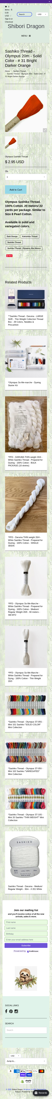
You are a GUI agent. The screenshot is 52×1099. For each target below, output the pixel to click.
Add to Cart (16, 189)
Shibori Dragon (26, 26)
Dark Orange (12, 236)
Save (10, 256)
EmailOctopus (33, 951)
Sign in (7, 19)
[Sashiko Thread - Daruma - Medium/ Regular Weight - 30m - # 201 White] (26, 856)
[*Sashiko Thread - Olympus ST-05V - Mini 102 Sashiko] (26, 751)
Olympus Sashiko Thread (16, 157)
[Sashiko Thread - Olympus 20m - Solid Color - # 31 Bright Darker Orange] (11, 142)
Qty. (6, 171)
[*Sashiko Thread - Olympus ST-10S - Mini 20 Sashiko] (26, 797)
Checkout (9, 22)
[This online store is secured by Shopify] (26, 1081)
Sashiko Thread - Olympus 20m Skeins (24, 248)
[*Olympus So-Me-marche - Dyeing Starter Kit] (26, 356)
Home (7, 71)
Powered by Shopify (29, 1092)
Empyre (18, 1092)
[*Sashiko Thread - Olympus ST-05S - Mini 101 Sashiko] (26, 704)
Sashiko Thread (19, 71)
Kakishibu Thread (29, 236)
